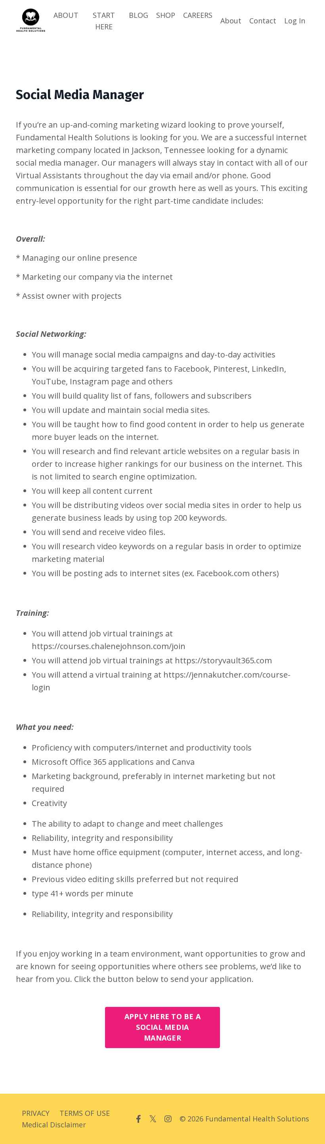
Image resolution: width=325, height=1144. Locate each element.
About (230, 20)
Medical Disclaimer (54, 1124)
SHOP (165, 15)
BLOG (138, 15)
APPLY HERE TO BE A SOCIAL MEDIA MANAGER (162, 1027)
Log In (294, 20)
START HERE (104, 20)
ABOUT (66, 15)
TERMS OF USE (84, 1113)
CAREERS (197, 15)
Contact (262, 20)
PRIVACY (36, 1113)
